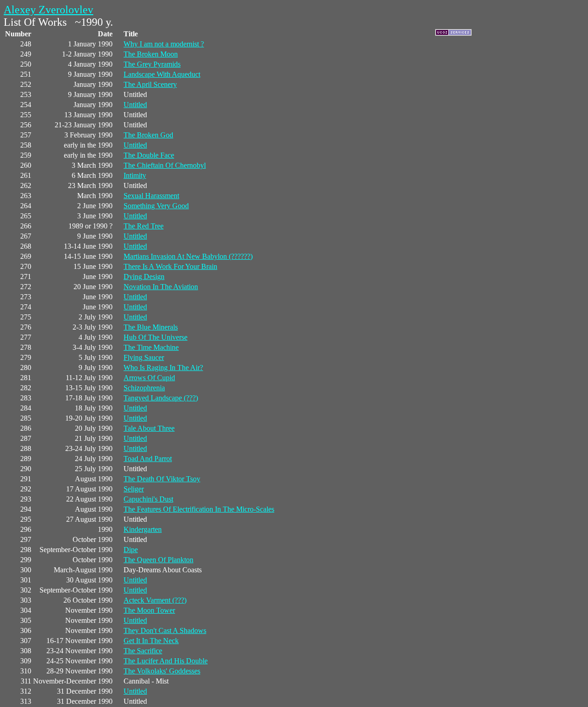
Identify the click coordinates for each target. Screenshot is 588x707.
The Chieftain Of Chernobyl (165, 165)
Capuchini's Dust (148, 499)
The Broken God (148, 135)
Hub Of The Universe (155, 337)
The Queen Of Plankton (158, 560)
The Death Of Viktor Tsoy (162, 479)
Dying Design (144, 276)
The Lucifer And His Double (166, 661)
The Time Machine (151, 347)
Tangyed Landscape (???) (161, 398)
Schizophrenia (144, 388)
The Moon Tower (149, 610)
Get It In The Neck (151, 640)
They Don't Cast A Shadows (165, 630)
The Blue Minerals (151, 327)
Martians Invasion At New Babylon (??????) (188, 256)
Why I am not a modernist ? (164, 44)
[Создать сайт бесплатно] (453, 33)
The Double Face (149, 155)
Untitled (135, 104)
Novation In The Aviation (161, 287)
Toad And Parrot (148, 458)
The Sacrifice (143, 651)
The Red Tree (144, 226)
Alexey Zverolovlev (48, 10)
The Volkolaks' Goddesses (162, 671)
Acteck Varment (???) (155, 600)
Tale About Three (149, 428)
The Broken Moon (151, 54)
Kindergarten (143, 529)
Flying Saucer (144, 357)
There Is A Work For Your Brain (170, 266)
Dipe (131, 549)
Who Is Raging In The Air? (163, 367)
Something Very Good (156, 206)
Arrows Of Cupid (149, 378)
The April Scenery (150, 84)
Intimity (135, 175)
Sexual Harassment (151, 196)
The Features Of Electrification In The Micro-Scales (199, 509)
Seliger (134, 489)
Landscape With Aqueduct (162, 74)
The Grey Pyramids (152, 64)
